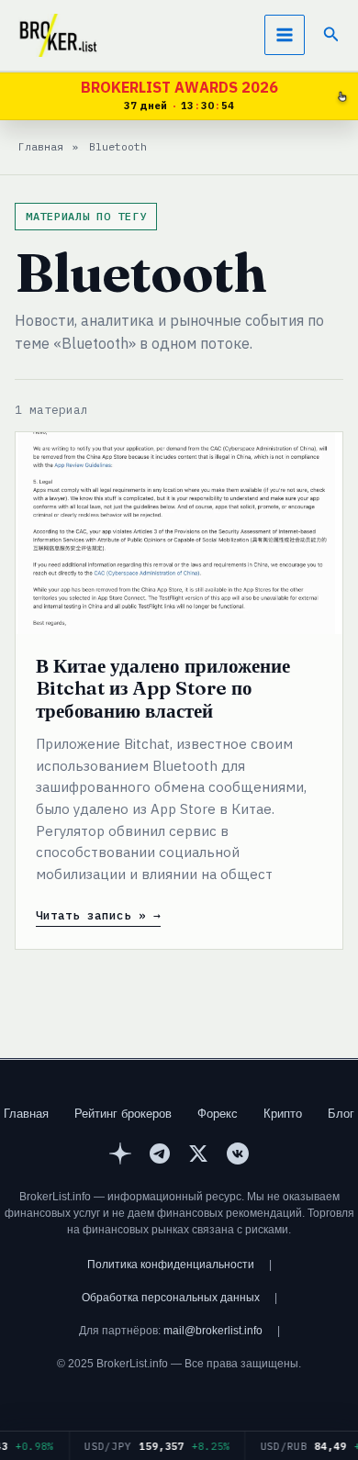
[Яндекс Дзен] (120, 1156)
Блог (341, 1113)
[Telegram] (160, 1156)
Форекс (217, 1113)
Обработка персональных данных (171, 1297)
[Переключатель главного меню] (284, 35)
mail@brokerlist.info (213, 1330)
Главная (26, 1113)
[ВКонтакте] (238, 1156)
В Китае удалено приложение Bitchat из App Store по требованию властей (163, 687)
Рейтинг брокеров (123, 1113)
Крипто (282, 1113)
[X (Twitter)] (198, 1156)
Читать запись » (91, 915)
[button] (331, 35)
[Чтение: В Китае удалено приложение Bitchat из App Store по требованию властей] (179, 533)
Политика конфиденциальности (170, 1264)
